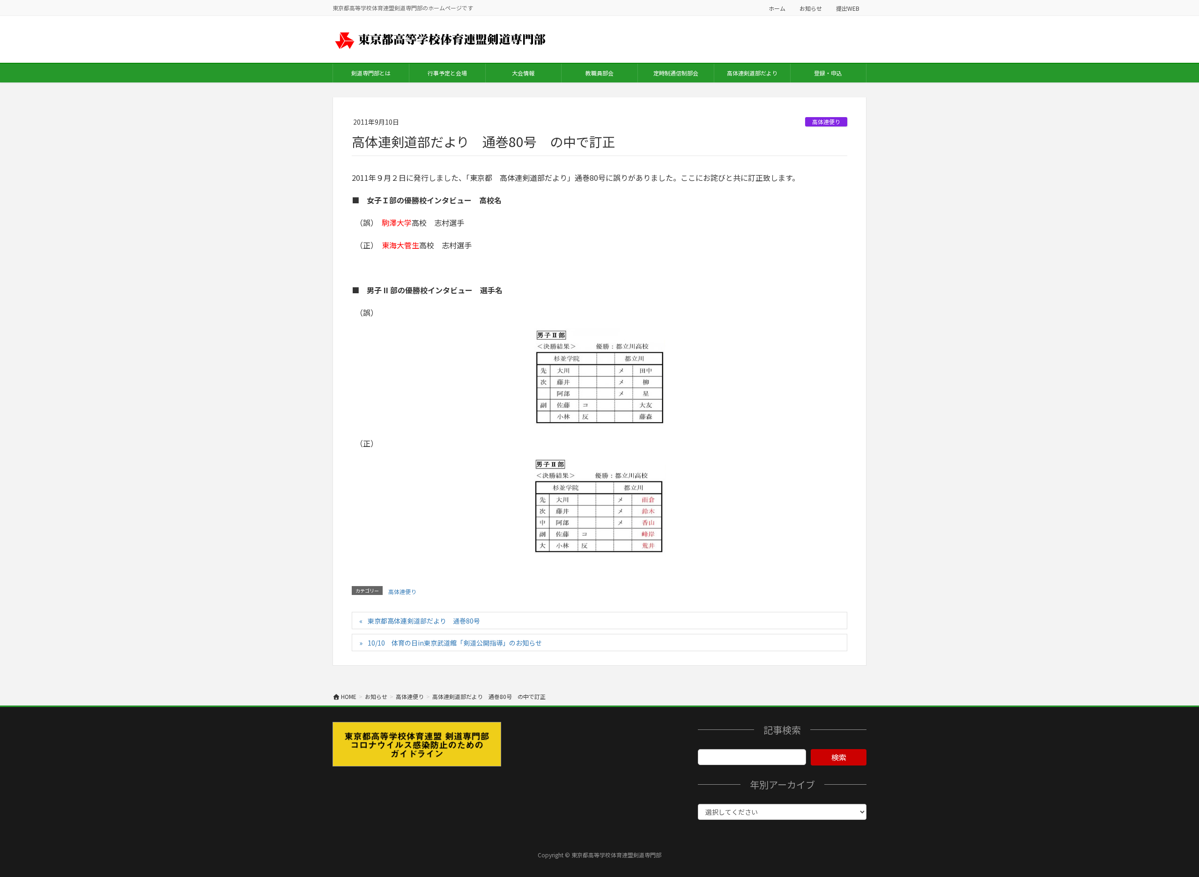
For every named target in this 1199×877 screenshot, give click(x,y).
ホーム (777, 8)
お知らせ (810, 8)
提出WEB (847, 8)
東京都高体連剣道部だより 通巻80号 (424, 620)
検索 (838, 757)
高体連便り (826, 122)
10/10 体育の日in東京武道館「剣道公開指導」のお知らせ (455, 642)
